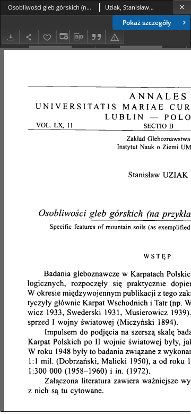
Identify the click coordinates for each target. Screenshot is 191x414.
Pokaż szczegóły (147, 22)
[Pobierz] (11, 37)
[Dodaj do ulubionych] (47, 37)
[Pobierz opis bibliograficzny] (79, 37)
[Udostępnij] (29, 37)
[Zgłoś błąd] (115, 37)
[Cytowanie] (97, 37)
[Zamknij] (182, 7)
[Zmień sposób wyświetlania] (62, 37)
